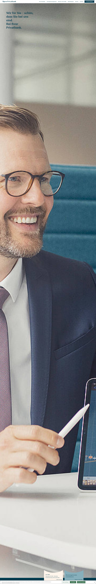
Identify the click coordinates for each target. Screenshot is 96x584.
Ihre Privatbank (42, 1)
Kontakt (81, 1)
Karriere (76, 1)
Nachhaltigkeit (71, 1)
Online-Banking (89, 1)
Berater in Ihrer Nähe (62, 1)
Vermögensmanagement (52, 1)
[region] (48, 582)
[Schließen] (94, 582)
